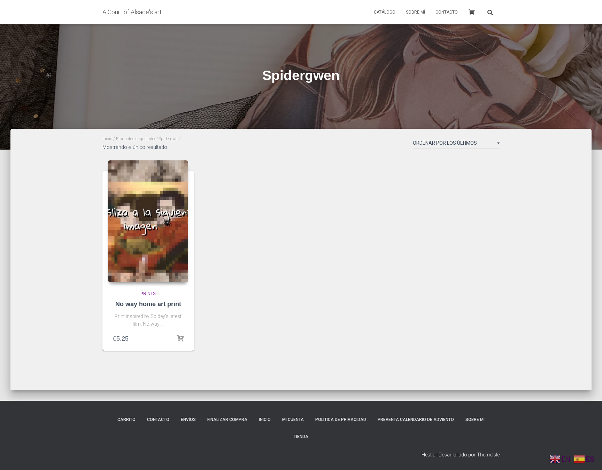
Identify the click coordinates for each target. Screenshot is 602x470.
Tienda (301, 436)
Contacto (446, 12)
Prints (148, 293)
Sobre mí (415, 12)
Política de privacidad (340, 419)
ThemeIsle (488, 454)
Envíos (188, 419)
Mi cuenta (293, 419)
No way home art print (148, 304)
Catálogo (384, 12)
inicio (265, 419)
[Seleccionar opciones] (180, 338)
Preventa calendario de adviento (416, 419)
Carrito (126, 419)
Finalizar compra (227, 419)
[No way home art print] (148, 221)
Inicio (107, 138)
